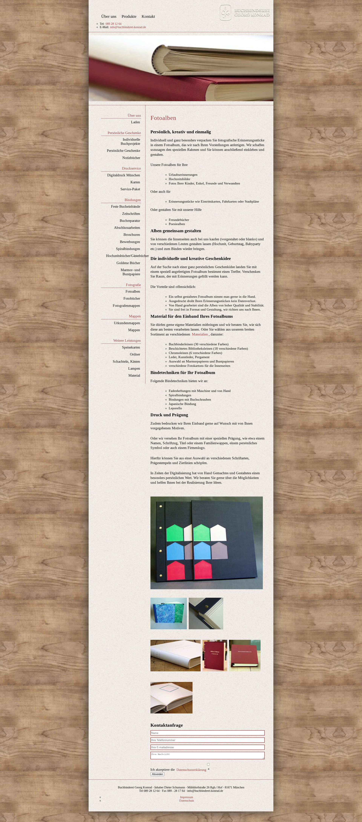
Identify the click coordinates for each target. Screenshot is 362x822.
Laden (135, 122)
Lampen (134, 368)
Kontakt (148, 16)
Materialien (200, 334)
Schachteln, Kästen (126, 361)
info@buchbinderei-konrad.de (128, 27)
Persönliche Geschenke (123, 151)
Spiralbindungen (128, 249)
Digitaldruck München (123, 175)
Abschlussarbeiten (127, 228)
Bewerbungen (130, 242)
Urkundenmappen (127, 323)
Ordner (135, 354)
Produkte (129, 16)
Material (134, 375)
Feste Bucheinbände (125, 206)
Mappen (134, 330)
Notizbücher (131, 158)
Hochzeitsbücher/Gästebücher (123, 256)
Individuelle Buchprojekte (130, 141)
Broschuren (131, 235)
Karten (135, 182)
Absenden (157, 774)
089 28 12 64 (113, 23)
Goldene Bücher (128, 263)
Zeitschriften (131, 214)
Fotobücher (131, 298)
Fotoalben (133, 291)
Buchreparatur (130, 221)
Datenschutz (186, 800)
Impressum (186, 797)
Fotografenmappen (126, 306)
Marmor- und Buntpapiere (130, 272)
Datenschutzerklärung (191, 769)
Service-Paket (130, 189)
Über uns (109, 16)
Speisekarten (131, 347)
